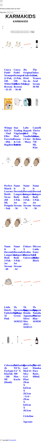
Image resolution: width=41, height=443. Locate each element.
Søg (32, 32)
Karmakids (12, 440)
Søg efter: (3, 12)
